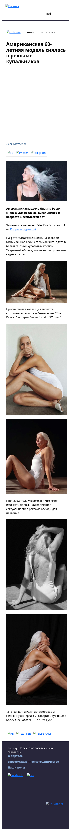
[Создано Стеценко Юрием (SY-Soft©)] (54, 803)
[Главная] (12, 6)
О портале (15, 756)
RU (48, 13)
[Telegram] (38, 152)
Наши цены (16, 767)
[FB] (10, 152)
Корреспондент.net (23, 229)
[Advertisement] (35, 101)
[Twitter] (22, 152)
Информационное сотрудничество (33, 762)
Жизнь (30, 32)
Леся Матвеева (16, 144)
